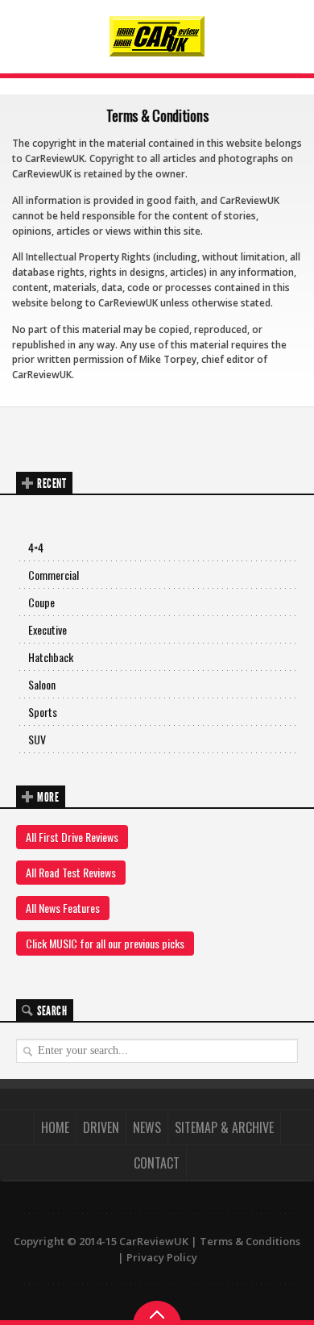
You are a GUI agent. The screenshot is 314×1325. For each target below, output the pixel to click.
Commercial (53, 574)
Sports (42, 711)
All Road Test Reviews (71, 872)
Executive (47, 629)
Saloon (42, 684)
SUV (37, 739)
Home (55, 1127)
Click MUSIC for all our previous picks (105, 943)
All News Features (63, 907)
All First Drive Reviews (72, 836)
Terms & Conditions (250, 1241)
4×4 (35, 547)
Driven (101, 1127)
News (147, 1127)
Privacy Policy (161, 1257)
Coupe (41, 602)
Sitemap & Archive (224, 1127)
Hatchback (50, 656)
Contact (157, 1163)
